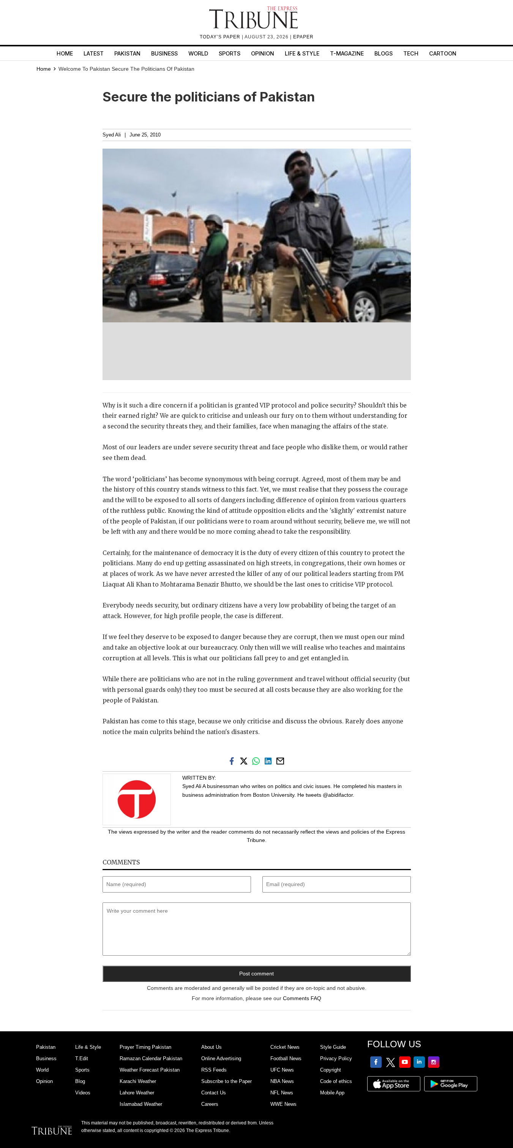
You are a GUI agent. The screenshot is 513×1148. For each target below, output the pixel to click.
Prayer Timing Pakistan (145, 1047)
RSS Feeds (214, 1070)
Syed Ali (112, 135)
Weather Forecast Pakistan (150, 1070)
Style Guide (333, 1047)
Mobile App (332, 1093)
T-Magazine (347, 53)
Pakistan (127, 53)
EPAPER (303, 37)
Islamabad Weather (141, 1104)
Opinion (262, 53)
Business (164, 53)
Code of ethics (336, 1081)
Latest (94, 53)
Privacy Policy (336, 1058)
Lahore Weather (137, 1093)
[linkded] (270, 761)
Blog (80, 1081)
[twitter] (245, 761)
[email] (281, 761)
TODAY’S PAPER (221, 37)
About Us (211, 1047)
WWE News (283, 1104)
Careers (209, 1104)
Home (65, 53)
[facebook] (233, 761)
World (198, 53)
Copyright (330, 1070)
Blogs (383, 53)
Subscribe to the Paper (226, 1081)
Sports (229, 53)
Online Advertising (221, 1058)
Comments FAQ (302, 998)
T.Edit (81, 1058)
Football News (285, 1058)
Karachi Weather (138, 1081)
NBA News (282, 1081)
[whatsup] (257, 761)
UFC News (282, 1070)
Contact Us (213, 1093)
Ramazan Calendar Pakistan (151, 1058)
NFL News (281, 1093)
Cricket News (285, 1047)
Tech (410, 53)
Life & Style (302, 53)
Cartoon (442, 53)
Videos (82, 1093)
